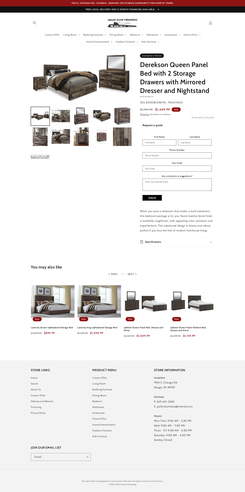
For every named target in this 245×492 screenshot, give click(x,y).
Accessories (98, 412)
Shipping (144, 114)
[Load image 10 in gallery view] (122, 136)
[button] (34, 22)
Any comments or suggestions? (177, 176)
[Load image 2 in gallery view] (60, 116)
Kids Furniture (99, 436)
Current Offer (38, 395)
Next (131, 274)
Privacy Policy (38, 412)
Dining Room (99, 395)
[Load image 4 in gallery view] (101, 116)
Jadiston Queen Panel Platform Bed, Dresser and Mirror (188, 329)
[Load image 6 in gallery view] (40, 136)
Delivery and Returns (42, 401)
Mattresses (98, 407)
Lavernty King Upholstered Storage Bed (97, 327)
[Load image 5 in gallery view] (122, 116)
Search (34, 383)
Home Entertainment (103, 424)
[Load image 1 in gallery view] (40, 116)
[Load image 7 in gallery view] (60, 136)
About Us (36, 389)
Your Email (177, 163)
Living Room (99, 383)
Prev (114, 274)
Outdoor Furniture (102, 430)
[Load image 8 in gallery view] (81, 136)
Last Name (195, 137)
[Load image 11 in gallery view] (40, 157)
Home (34, 377)
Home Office (99, 418)
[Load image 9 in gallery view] (101, 136)
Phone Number (177, 150)
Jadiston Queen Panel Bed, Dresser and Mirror (143, 329)
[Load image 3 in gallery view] (81, 116)
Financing (36, 407)
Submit (152, 197)
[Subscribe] (87, 457)
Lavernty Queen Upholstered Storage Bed (52, 327)
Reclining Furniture (102, 389)
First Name (159, 137)
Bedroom (97, 401)
